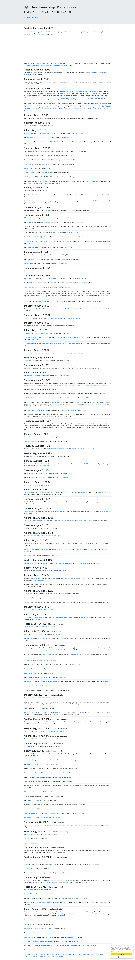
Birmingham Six (31, 247)
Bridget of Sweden (29, 792)
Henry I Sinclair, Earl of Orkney (33, 809)
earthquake (39, 375)
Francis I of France (43, 712)
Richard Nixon (80, 309)
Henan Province (46, 222)
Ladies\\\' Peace (74, 712)
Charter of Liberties (49, 882)
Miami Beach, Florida (63, 309)
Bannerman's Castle (44, 301)
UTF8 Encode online (83, 954)
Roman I (26, 773)
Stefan (89, 864)
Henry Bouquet (67, 549)
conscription (69, 914)
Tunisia (29, 904)
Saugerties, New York (46, 133)
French (33, 669)
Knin (38, 125)
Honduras (47, 183)
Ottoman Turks (82, 563)
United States (89, 201)
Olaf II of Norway (29, 868)
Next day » (36, 17)
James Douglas (54, 825)
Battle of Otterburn (29, 825)
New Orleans (81, 449)
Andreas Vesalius (29, 681)
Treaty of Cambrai (60, 712)
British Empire (81, 402)
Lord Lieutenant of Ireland (47, 626)
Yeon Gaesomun (29, 937)
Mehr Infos (116, 951)
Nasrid (47, 777)
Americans (71, 520)
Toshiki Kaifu (28, 168)
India (93, 404)
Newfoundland (84, 617)
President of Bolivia (47, 172)
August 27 (58, 714)
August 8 (26, 309)
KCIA (66, 263)
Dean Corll (35, 259)
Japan (28, 677)
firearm (44, 677)
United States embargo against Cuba (56, 343)
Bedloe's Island (59, 477)
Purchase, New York (72, 232)
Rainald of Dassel (36, 873)
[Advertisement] (67, 49)
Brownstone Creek (81, 520)
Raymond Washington (30, 201)
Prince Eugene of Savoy (61, 563)
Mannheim (58, 464)
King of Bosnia (56, 817)
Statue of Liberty (44, 477)
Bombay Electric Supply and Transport (71, 410)
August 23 (27, 449)
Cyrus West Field (29, 511)
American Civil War (29, 492)
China (57, 912)
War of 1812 (27, 520)
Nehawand (33, 920)
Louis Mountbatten (29, 398)
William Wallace (42, 843)
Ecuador (46, 375)
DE (25, 954)
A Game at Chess (67, 578)
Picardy (53, 654)
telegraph (62, 511)
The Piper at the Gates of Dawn (56, 318)
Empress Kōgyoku (29, 924)
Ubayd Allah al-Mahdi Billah (42, 902)
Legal (29, 954)
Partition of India (54, 402)
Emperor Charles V (78, 654)
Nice (63, 669)
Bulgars (51, 928)
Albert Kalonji (81, 337)
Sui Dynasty (61, 915)
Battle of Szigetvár (41, 638)
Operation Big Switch (30, 360)
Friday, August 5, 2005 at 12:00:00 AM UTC (52, 956)
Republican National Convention (45, 309)
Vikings (69, 898)
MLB (66, 137)
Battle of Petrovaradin (30, 563)
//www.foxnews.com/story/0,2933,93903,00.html (46, 109)
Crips (50, 201)
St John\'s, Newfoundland (60, 617)
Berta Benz (27, 464)
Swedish (51, 864)
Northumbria (62, 898)
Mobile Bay (57, 492)
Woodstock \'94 (29, 133)
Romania (71, 773)
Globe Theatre (81, 578)
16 (24, 456)
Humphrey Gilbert (31, 617)
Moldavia (49, 773)
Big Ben (48, 210)
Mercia (38, 898)
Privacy (36, 954)
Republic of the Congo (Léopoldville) (39, 337)
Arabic (43, 945)
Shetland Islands (60, 809)
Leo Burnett (30, 437)
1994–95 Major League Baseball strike (38, 137)
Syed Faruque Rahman (85, 237)
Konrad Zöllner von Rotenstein (53, 813)
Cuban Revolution (29, 343)
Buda (25, 708)
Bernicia (75, 941)
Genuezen (63, 739)
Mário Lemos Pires (35, 241)
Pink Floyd (27, 318)
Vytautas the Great (29, 760)
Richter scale (32, 375)
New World (60, 724)
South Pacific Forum (30, 271)
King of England (67, 880)
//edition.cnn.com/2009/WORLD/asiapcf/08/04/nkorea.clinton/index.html (47, 65)
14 (24, 578)
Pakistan (101, 402)
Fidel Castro (98, 142)
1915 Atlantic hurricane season (56, 449)
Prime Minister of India (93, 398)
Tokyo (58, 263)
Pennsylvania (105, 549)
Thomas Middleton (51, 578)
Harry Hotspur (94, 825)
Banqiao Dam (31, 222)
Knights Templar (47, 834)
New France (62, 570)
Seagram (52, 232)
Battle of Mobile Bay (46, 492)
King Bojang (69, 937)
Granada (57, 777)
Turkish (26, 669)
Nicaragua (95, 181)
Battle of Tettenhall (81, 898)
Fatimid (57, 902)
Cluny (44, 889)
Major (77, 237)
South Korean (28, 263)
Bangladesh (54, 237)
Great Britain (69, 247)
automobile (46, 465)
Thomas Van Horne (58, 520)
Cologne (67, 873)
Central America (42, 181)
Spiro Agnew (102, 309)
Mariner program (29, 287)
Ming (25, 796)
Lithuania (53, 760)
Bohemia (53, 610)
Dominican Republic (96, 722)
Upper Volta (27, 333)
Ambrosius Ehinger (58, 698)
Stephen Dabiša (28, 817)
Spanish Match (39, 580)
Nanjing (57, 796)
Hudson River (58, 301)
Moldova (58, 773)
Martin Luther (28, 660)
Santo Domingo (75, 722)
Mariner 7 (38, 287)
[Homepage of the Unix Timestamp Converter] (27, 7)
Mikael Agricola (28, 686)
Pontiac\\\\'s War (29, 549)
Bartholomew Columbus (31, 722)
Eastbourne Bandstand (31, 441)
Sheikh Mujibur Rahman (42, 237)
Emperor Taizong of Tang (31, 912)
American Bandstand (31, 353)
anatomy (105, 681)
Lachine (54, 570)
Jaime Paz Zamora (29, 172)
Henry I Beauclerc (51, 880)
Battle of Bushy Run (44, 549)
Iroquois (36, 570)
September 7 (28, 638)
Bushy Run (94, 549)
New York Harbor (70, 477)
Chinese (29, 800)
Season (70, 137)
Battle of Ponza (35, 739)
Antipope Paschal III (30, 860)
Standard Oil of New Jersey (32, 485)
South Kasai (35, 339)
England (61, 731)
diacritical (84, 945)
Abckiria (42, 686)
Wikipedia (32, 950)
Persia (47, 920)
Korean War (65, 360)
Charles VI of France (30, 746)
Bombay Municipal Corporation (36, 410)
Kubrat (38, 928)
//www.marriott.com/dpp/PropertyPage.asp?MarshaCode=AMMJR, (78, 91)
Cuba (51, 142)
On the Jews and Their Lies (47, 660)
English (69, 825)
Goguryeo (51, 937)
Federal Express (29, 164)
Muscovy (73, 760)
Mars (59, 287)
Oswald (66, 941)
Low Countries (59, 634)
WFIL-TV (60, 353)
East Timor (53, 241)
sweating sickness (51, 731)
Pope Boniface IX (50, 792)
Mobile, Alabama (69, 492)
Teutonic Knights (81, 813)
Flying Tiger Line (45, 164)
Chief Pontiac (80, 549)
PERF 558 (53, 945)
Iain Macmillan (52, 278)
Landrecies (46, 654)
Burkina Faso (44, 333)
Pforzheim (40, 464)
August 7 (26, 731)
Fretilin (30, 243)
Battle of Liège (34, 456)
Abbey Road (84, 278)
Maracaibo (34, 698)
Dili (70, 241)
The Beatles (27, 278)
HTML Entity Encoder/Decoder (65, 954)
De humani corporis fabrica (49, 681)
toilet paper (39, 800)
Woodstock (75, 133)
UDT (80, 241)
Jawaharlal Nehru (67, 398)
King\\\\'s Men (36, 578)
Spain (70, 777)
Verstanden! (121, 954)
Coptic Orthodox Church (58, 894)
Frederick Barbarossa (63, 860)
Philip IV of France (29, 834)
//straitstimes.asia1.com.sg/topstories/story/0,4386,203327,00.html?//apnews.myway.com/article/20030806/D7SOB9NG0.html (71, 99)
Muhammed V (39, 777)
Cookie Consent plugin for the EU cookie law (122, 957)
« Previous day (28, 17)
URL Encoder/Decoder (47, 954)
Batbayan (27, 928)
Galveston (72, 449)
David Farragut (83, 492)
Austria (44, 563)
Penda (42, 941)
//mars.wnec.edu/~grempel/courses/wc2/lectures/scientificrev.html (55, 650)
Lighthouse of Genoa (30, 673)
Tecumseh (35, 520)
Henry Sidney (28, 626)
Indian (41, 520)
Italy (99, 712)
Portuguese (46, 241)
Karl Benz (87, 464)
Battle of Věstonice (44, 610)
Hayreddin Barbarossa (50, 669)
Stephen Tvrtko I (45, 817)
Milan (61, 873)
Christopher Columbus (52, 722)
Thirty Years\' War (29, 610)
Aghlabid (92, 902)
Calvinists (35, 634)
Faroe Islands (74, 809)
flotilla (99, 492)
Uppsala (26, 864)
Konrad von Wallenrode (31, 813)
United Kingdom (75, 318)
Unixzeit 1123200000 (30, 956)
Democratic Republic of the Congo (66, 337)
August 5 (26, 739)
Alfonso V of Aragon (46, 739)
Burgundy (32, 714)
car (65, 464)
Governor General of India (54, 398)
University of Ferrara (33, 764)
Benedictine (30, 889)
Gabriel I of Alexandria (30, 894)
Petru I (37, 773)
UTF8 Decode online (97, 954)
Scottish (39, 825)
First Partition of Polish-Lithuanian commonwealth (41, 536)
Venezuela (41, 698)
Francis (82, 712)
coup (69, 237)
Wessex (45, 898)
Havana (47, 142)
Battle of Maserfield (34, 941)
